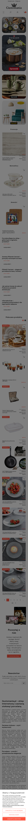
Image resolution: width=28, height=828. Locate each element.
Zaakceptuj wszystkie (14, 819)
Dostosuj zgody (14, 814)
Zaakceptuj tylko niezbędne (14, 810)
